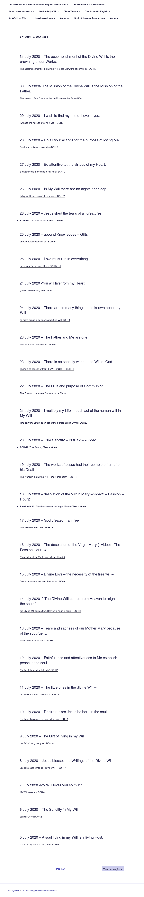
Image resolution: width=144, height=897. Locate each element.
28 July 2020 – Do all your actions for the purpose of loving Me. (70, 139)
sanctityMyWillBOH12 (31, 816)
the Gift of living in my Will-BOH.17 (37, 743)
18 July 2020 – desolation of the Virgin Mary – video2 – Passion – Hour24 (72, 496)
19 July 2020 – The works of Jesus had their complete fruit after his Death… (70, 467)
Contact (114, 18)
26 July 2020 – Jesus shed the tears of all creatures (61, 213)
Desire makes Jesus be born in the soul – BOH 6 (44, 719)
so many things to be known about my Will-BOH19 (45, 320)
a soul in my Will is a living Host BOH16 (39, 844)
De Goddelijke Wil (47, 11)
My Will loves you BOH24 (32, 792)
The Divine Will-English (96, 11)
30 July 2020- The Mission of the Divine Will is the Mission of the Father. (71, 88)
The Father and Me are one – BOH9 (38, 344)
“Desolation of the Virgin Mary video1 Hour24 (42, 557)
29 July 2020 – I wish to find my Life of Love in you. (60, 115)
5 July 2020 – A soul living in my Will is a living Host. (61, 837)
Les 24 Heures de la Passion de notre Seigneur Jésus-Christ (37, 4)
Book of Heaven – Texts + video (89, 18)
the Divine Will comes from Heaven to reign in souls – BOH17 (50, 610)
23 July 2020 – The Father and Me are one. (54, 337)
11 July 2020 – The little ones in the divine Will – (58, 687)
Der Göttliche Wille (17, 18)
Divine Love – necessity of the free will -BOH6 (43, 581)
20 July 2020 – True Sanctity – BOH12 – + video (58, 439)
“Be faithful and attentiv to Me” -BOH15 (39, 670)
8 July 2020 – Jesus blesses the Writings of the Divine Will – (67, 760)
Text (51, 220)
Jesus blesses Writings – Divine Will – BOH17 (43, 767)
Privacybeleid (13, 890)
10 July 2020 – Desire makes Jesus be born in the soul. (64, 711)
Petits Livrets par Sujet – (20, 11)
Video (59, 220)
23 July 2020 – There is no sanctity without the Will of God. (66, 361)
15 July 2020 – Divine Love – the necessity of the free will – (66, 573)
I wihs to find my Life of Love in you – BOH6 (41, 122)
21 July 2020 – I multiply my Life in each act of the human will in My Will (70, 413)
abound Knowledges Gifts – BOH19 (38, 241)
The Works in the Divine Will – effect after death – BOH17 (48, 476)
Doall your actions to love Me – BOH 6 (39, 147)
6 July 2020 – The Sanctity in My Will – (51, 809)
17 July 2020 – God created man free (49, 520)
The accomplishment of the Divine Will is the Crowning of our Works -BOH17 (58, 68)
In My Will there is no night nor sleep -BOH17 (42, 196)
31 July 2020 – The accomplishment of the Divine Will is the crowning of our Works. (67, 59)
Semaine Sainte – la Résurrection (89, 4)
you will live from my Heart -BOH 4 (37, 290)
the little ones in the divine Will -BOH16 (39, 694)
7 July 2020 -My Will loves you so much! (52, 784)
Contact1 (64, 18)
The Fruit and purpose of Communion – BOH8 (43, 393)
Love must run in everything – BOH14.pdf (40, 266)
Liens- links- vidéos (43, 18)
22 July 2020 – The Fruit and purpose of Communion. (62, 385)
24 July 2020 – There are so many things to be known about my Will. (70, 310)
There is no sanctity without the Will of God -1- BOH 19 (47, 368)
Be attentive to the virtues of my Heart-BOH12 (42, 171)
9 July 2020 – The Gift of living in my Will (52, 735)
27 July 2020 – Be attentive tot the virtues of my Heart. (63, 164)
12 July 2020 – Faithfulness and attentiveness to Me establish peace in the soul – (68, 660)
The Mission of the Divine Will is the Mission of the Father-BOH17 (52, 98)
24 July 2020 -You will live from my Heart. (53, 282)
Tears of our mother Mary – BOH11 (37, 640)
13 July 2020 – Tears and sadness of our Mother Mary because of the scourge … (70, 630)
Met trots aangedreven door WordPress (39, 890)
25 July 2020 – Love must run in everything (54, 258)
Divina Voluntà (71, 11)
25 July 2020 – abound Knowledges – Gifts (54, 234)
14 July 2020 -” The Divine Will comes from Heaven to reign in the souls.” (69, 601)
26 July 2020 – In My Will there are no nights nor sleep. (63, 188)
